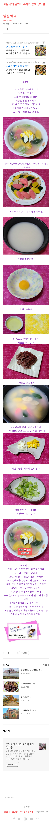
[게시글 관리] (14, 653)
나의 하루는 (7, 20)
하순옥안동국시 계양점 (17, 66)
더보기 (46, 664)
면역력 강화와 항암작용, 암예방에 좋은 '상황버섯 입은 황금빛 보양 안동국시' (18, 71)
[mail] (37, 819)
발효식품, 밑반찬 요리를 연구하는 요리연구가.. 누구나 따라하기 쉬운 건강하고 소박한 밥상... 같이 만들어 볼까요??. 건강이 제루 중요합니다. (20, 755)
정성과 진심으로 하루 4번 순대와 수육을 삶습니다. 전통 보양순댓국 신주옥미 (17, 52)
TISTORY (26, 806)
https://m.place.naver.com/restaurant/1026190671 (23, 43)
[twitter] (19, 819)
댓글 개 (6, 731)
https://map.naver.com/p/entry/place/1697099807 (23, 62)
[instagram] (25, 819)
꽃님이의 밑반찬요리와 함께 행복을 (24, 4)
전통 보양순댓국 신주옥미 (18, 46)
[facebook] (14, 819)
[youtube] (31, 819)
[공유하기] (11, 653)
